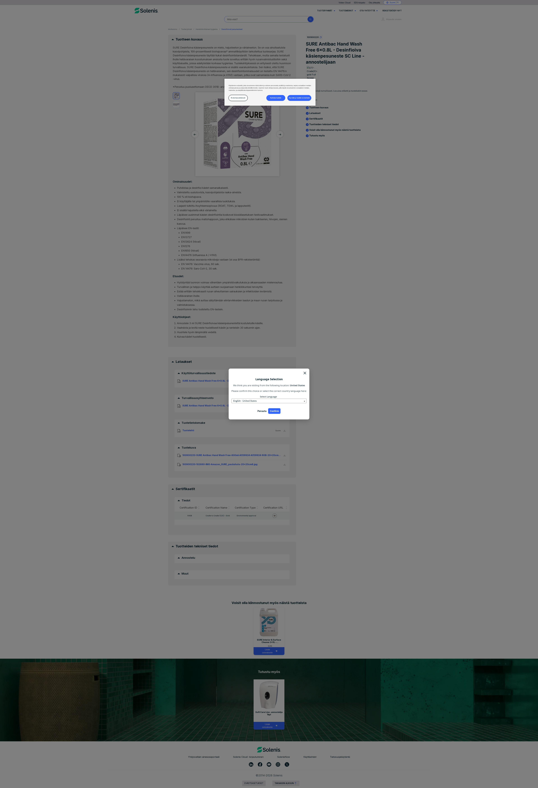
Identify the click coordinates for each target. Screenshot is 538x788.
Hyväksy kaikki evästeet (299, 98)
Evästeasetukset (238, 98)
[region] (270, 92)
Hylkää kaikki (275, 98)
